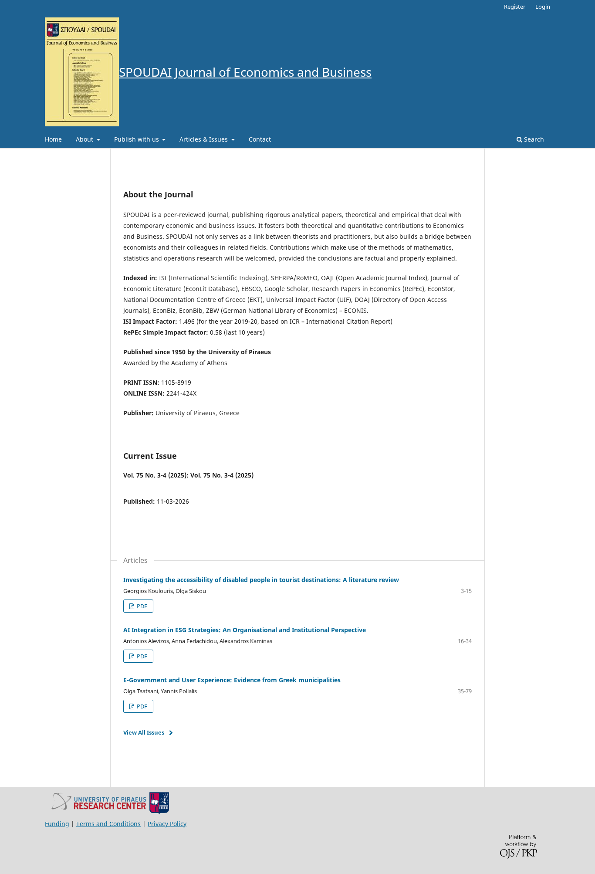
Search (533, 139)
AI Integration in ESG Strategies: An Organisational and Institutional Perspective (244, 630)
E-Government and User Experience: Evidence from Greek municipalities (232, 680)
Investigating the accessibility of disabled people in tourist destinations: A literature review (261, 580)
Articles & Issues (204, 139)
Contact (260, 139)
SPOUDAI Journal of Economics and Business (245, 72)
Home (53, 139)
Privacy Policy (167, 824)
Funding (57, 824)
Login (542, 6)
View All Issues (143, 732)
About (85, 139)
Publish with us (137, 139)
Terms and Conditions (108, 824)
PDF (141, 606)
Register (514, 6)
